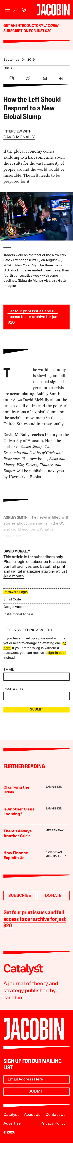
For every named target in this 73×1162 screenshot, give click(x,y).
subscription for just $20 (27, 31)
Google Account (15, 607)
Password (13, 689)
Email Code (12, 599)
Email (8, 670)
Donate (53, 896)
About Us (32, 1115)
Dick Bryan (53, 852)
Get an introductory (23, 26)
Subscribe (19, 896)
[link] (23, 9)
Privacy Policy (52, 1124)
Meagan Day (54, 830)
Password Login (15, 592)
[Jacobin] (53, 9)
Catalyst (11, 1115)
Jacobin (51, 26)
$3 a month (13, 576)
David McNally (19, 137)
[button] (7, 9)
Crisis (7, 68)
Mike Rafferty (56, 856)
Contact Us (55, 1115)
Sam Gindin (53, 786)
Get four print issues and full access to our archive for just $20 (33, 317)
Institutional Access (18, 614)
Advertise (12, 1124)
